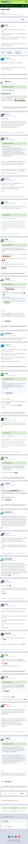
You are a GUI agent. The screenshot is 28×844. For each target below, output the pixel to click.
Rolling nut (8, 81)
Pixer (11, 826)
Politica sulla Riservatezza (14, 840)
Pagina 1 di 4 (13, 19)
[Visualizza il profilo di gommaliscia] (2, 334)
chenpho (7, 279)
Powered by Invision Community (14, 841)
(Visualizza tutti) (5, 822)
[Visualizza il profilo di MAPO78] (2, 59)
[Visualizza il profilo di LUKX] (2, 240)
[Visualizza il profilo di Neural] (2, 705)
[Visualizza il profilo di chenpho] (2, 279)
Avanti (22, 19)
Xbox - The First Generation (15, 14)
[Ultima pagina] (26, 20)
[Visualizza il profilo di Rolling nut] (2, 82)
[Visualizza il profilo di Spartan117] (2, 634)
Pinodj (8, 826)
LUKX (6, 239)
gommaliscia (8, 333)
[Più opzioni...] (25, 26)
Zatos (3, 13)
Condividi (14, 807)
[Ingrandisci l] (10, 45)
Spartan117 (8, 633)
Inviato (10, 26)
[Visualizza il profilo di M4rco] (2, 202)
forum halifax (20, 659)
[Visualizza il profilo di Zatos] (2, 26)
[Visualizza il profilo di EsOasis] (2, 115)
